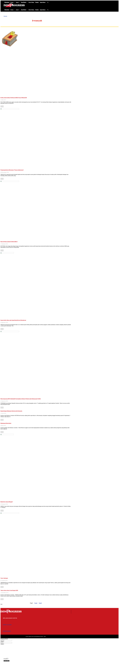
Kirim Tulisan (31, 2)
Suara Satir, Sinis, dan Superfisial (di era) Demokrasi (13, 320)
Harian (11, 2)
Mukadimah (7, 2)
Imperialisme (42, 2)
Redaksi (37, 2)
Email (5, 658)
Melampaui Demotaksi (5, 423)
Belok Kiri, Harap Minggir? (6, 501)
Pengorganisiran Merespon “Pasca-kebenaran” (12, 170)
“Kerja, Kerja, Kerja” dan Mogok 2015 (9, 590)
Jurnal (17, 2)
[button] (48, 2)
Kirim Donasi (7, 631)
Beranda (5, 16)
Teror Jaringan (4, 578)
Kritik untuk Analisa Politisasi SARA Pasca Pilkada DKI (13, 97)
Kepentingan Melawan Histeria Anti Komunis (11, 411)
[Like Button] (2, 106)
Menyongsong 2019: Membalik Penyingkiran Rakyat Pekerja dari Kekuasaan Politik (20, 398)
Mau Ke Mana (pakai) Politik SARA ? (9, 241)
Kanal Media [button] (23, 2)
